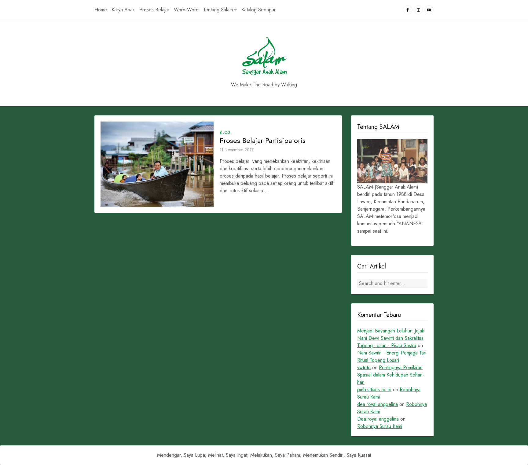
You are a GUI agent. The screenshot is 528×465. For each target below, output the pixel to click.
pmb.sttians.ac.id (374, 389)
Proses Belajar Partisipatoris (263, 140)
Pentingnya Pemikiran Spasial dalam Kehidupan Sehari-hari (390, 375)
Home (100, 9)
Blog (225, 132)
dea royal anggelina (377, 404)
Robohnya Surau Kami (379, 426)
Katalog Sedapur (258, 9)
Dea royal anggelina (378, 418)
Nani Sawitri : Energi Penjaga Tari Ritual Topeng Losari (391, 356)
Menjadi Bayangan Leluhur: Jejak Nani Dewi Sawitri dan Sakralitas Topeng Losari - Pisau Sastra (390, 338)
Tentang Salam (218, 9)
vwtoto (364, 367)
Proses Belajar (154, 9)
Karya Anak (123, 9)
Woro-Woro (186, 9)
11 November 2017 (237, 150)
